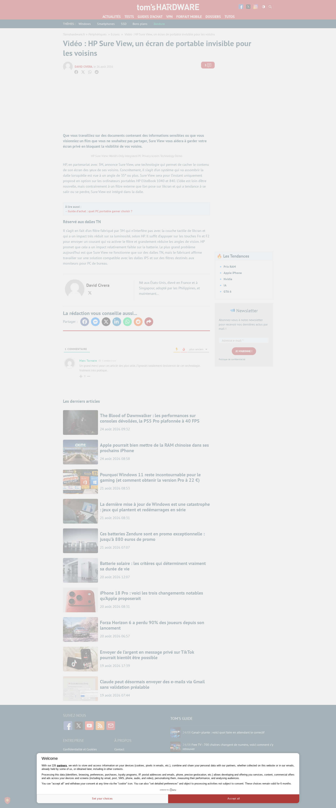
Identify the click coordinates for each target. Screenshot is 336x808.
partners (62, 765)
